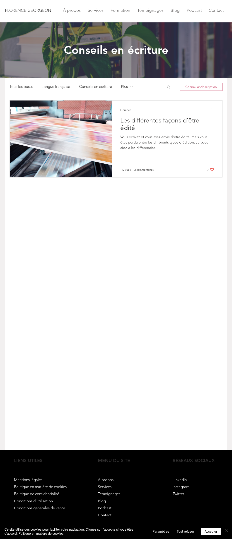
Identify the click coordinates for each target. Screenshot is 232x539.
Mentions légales (28, 479)
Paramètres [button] (160, 531)
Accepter (211, 531)
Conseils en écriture (95, 86)
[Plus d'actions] (213, 110)
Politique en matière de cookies (41, 486)
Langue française (56, 86)
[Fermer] (226, 531)
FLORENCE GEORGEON (28, 10)
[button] (168, 87)
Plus (124, 86)
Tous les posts (21, 86)
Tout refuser (185, 531)
